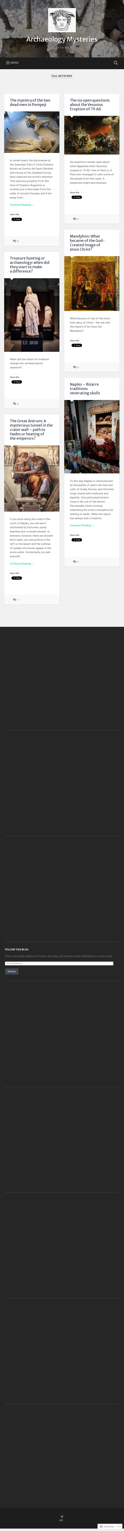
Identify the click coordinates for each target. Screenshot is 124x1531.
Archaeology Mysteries (62, 39)
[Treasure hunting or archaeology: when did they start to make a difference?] (31, 315)
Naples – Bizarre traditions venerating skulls (85, 388)
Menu (14, 63)
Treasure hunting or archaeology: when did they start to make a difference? (29, 265)
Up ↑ (62, 1520)
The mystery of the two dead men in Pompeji (30, 102)
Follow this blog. (17, 949)
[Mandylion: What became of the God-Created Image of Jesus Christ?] (91, 283)
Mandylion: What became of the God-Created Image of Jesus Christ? (87, 243)
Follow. (12, 971)
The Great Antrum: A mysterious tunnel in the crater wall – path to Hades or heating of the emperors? (31, 430)
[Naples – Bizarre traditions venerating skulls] (91, 437)
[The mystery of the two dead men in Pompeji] (31, 132)
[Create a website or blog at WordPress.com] (62, 1516)
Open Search (115, 62)
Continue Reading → (22, 204)
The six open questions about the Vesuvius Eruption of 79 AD (90, 104)
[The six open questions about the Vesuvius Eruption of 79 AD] (91, 135)
